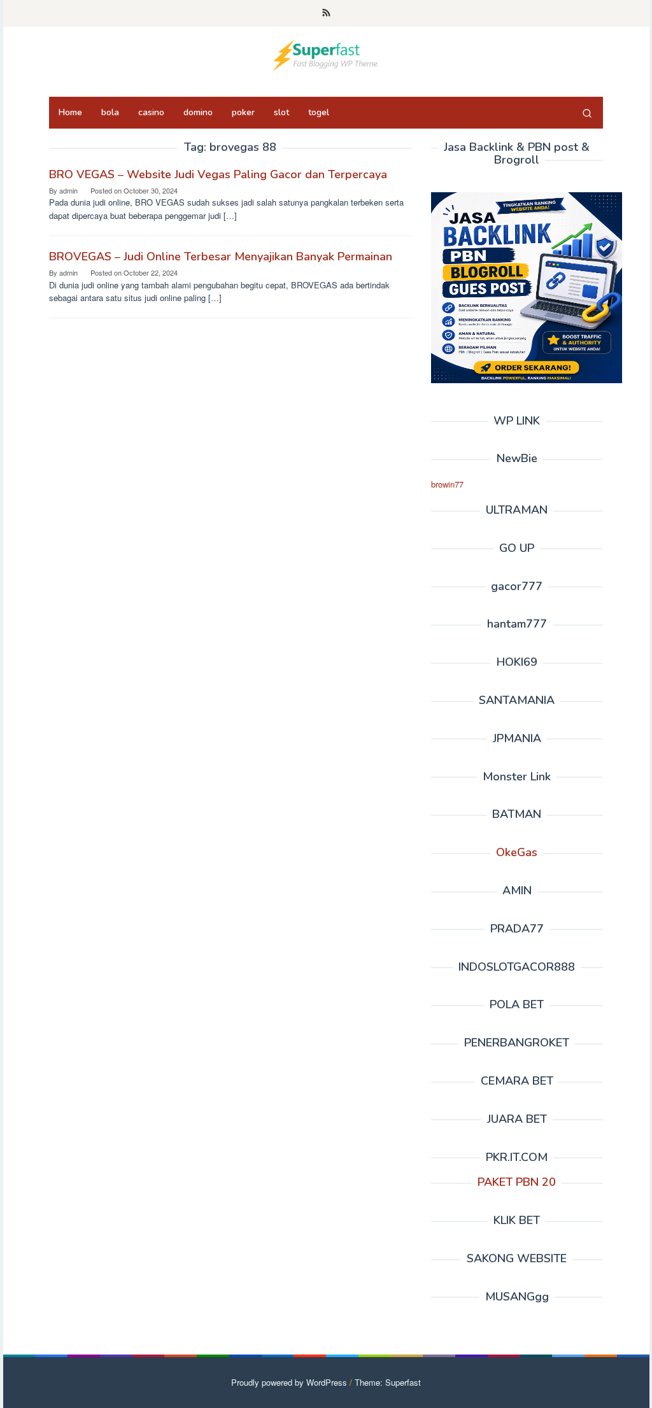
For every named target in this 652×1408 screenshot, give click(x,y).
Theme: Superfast (388, 1382)
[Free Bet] (325, 54)
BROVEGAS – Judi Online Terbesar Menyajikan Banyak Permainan (220, 256)
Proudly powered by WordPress (289, 1382)
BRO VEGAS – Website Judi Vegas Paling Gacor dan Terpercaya (218, 174)
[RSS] (326, 13)
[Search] (587, 113)
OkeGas (516, 852)
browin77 (447, 484)
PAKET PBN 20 (517, 1182)
